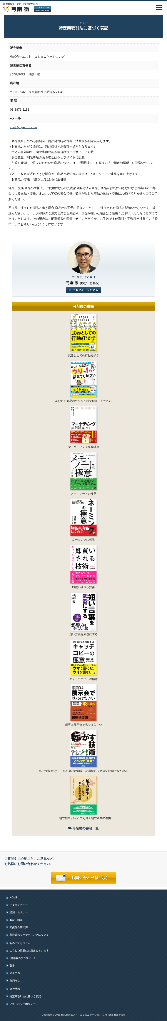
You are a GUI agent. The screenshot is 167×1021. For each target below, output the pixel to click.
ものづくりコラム (20, 943)
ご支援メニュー (19, 904)
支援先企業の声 (19, 927)
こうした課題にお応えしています (29, 950)
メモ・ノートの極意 (83, 493)
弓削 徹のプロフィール (23, 958)
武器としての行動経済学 (83, 355)
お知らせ (15, 980)
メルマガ (15, 972)
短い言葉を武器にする (83, 634)
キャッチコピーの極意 (83, 679)
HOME (13, 897)
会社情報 (15, 988)
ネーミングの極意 (83, 539)
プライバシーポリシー (23, 1003)
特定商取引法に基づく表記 (25, 996)
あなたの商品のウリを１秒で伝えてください (83, 400)
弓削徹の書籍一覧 (85, 828)
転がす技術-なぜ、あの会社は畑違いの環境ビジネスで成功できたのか (83, 771)
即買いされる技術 (83, 587)
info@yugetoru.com (23, 127)
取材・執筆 (16, 919)
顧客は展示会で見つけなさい (83, 724)
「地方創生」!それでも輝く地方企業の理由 (83, 818)
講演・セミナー (19, 912)
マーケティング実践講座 (83, 447)
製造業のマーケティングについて (29, 934)
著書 (12, 965)
